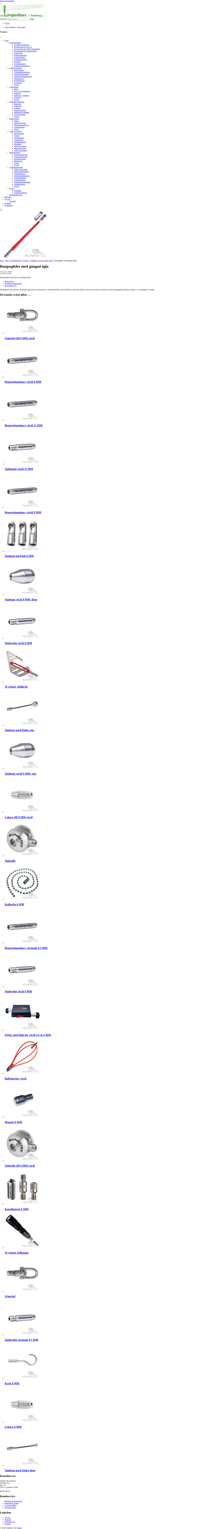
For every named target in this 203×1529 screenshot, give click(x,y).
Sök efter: (3, 19)
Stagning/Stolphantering (23, 77)
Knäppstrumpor (20, 64)
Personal (12, 201)
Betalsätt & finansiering (13, 1501)
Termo (16, 163)
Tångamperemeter (20, 157)
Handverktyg (19, 70)
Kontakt (8, 203)
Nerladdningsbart (15, 195)
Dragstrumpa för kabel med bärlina (27, 49)
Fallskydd (17, 106)
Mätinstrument (14, 153)
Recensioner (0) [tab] (10, 286)
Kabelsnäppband (20, 55)
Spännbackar (19, 79)
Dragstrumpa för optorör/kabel (25, 51)
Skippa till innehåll (7, 1)
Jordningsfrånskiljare (21, 176)
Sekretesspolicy (10, 1508)
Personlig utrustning (16, 102)
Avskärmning (19, 138)
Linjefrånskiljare (20, 178)
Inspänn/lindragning (21, 74)
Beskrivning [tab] (9, 281)
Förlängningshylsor (21, 125)
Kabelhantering (15, 43)
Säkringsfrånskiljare (21, 172)
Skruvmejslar (19, 134)
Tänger (16, 136)
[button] (1, 210)
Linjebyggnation (15, 68)
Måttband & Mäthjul (21, 112)
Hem (2, 261)
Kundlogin (9, 205)
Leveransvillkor (10, 1505)
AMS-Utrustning (15, 131)
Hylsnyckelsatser (20, 146)
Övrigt (16, 85)
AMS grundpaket (20, 150)
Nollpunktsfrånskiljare (22, 182)
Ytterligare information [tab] (13, 284)
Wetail (19, 1528)
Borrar (16, 121)
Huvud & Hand (20, 110)
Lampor (17, 108)
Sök (32, 19)
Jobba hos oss (10, 1522)
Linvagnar (18, 83)
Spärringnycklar (20, 123)
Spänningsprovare (20, 155)
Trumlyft (17, 98)
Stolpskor (17, 104)
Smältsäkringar (19, 174)
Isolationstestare (20, 159)
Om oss (7, 199)
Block (16, 89)
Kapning (17, 62)
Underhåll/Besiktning (22, 72)
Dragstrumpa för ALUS (23, 47)
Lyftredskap (13, 87)
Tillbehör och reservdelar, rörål (41, 261)
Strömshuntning (20, 142)
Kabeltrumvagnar (20, 60)
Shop (7, 41)
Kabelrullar (18, 53)
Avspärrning (18, 140)
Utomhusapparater (16, 167)
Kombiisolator (19, 81)
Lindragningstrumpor (22, 66)
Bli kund (8, 197)
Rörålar (26, 261)
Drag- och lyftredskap (22, 91)
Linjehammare (19, 127)
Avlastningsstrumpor (21, 45)
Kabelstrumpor (19, 57)
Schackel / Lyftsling (21, 96)
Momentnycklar (20, 148)
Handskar (17, 144)
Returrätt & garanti (12, 1503)
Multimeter (18, 161)
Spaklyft (17, 93)
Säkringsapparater (20, 170)
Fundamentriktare (20, 193)
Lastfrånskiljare (19, 180)
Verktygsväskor (20, 115)
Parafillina (18, 191)
